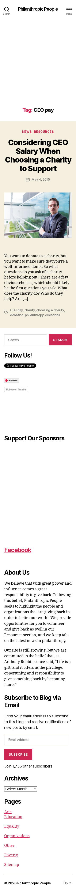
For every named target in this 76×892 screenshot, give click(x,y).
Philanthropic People (38, 9)
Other (9, 845)
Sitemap (11, 864)
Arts (8, 812)
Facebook (17, 550)
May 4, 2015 (41, 179)
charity (29, 310)
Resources (44, 131)
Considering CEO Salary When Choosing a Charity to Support (38, 155)
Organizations (17, 836)
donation (16, 315)
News (27, 131)
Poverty (11, 855)
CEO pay (16, 310)
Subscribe (18, 754)
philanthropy (34, 315)
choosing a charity (50, 310)
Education (13, 816)
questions (52, 315)
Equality (11, 826)
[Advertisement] (38, 66)
